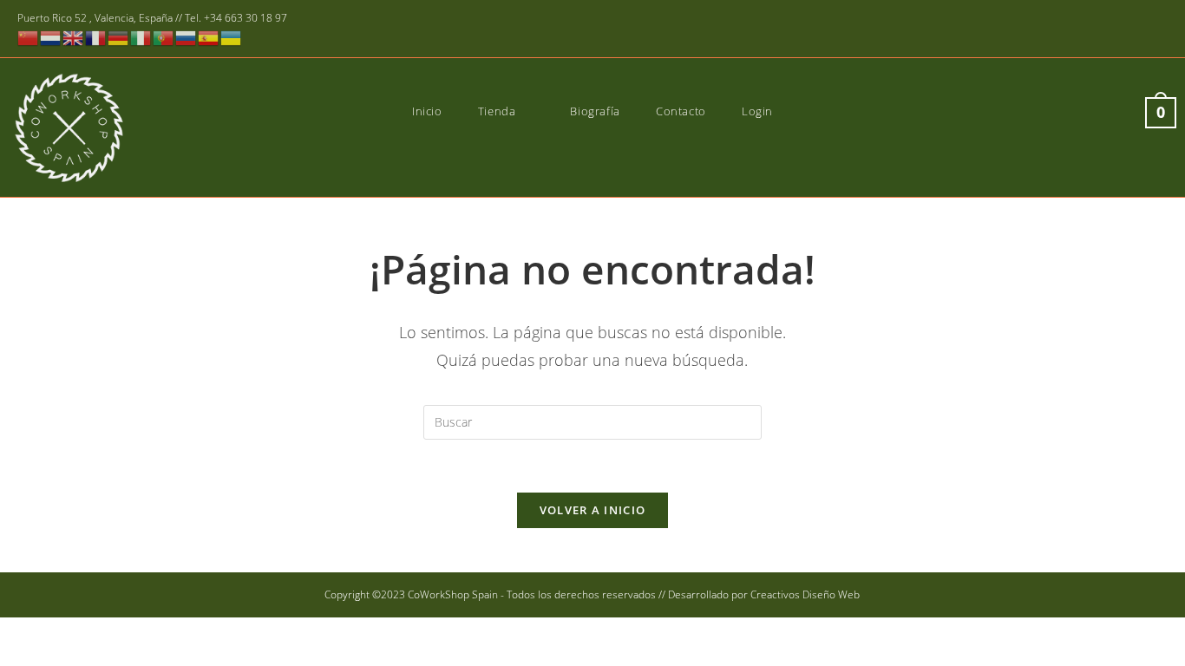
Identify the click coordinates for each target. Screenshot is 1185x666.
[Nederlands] (51, 36)
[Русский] (186, 36)
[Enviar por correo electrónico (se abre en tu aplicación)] (1158, 30)
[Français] (96, 36)
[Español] (209, 36)
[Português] (164, 36)
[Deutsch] (119, 36)
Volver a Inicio (593, 510)
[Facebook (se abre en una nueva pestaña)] (1084, 30)
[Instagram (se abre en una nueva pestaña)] (1110, 30)
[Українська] (231, 36)
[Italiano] (141, 36)
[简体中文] (28, 36)
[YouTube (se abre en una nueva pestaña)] (1135, 30)
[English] (73, 36)
